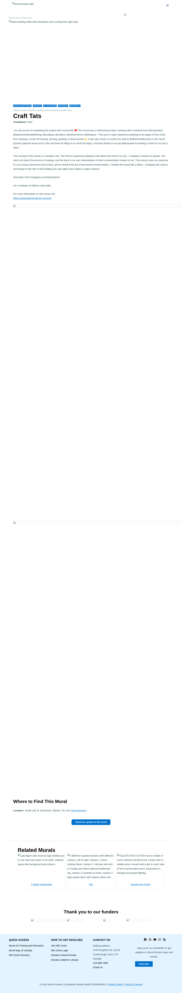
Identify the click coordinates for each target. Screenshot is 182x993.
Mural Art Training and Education (26, 945)
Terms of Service (134, 984)
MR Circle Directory (19, 955)
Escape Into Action (141, 884)
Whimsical (75, 106)
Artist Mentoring (22, 106)
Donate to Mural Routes (63, 955)
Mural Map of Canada (20, 950)
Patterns (63, 106)
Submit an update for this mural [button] (91, 822)
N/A (91, 884)
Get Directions (78, 810)
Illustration (50, 106)
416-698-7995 (100, 963)
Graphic (37, 106)
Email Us (98, 967)
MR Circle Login (59, 950)
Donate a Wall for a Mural (64, 960)
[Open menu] (167, 5)
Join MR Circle (59, 945)
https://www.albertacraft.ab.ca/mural (32, 198)
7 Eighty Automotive (41, 884)
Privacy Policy (115, 984)
